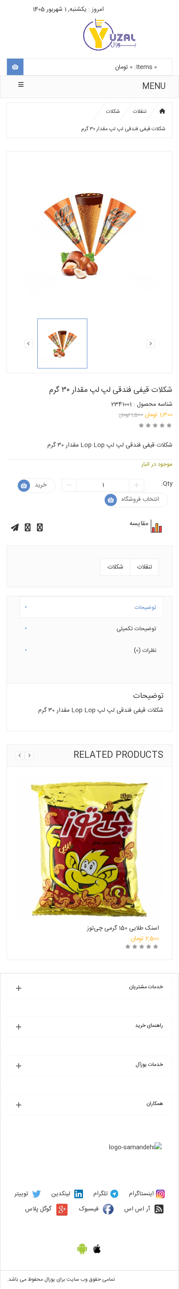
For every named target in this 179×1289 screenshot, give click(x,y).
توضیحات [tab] (145, 606)
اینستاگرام (141, 1194)
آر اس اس (137, 1209)
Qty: (166, 484)
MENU (154, 86)
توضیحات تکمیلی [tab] (136, 627)
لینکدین (60, 1194)
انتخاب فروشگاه (140, 499)
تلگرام (100, 1194)
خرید (40, 485)
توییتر (21, 1194)
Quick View (89, 829)
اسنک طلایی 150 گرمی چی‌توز (123, 928)
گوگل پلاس (38, 1209)
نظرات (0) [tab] (145, 649)
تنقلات (139, 111)
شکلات (113, 111)
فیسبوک (89, 1209)
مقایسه (155, 526)
